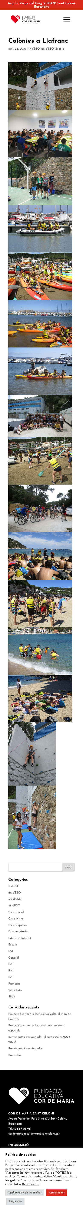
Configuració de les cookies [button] (25, 1192)
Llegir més (15, 1201)
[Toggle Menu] (66, 19)
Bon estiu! (14, 1055)
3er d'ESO (14, 899)
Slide (11, 996)
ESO (11, 951)
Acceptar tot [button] (57, 1192)
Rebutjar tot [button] (30, 1184)
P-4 (10, 970)
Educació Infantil (19, 938)
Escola (59, 48)
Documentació (18, 931)
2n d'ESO (47, 48)
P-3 (10, 964)
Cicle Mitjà (15, 918)
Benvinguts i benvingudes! (25, 1048)
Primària (14, 983)
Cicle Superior (17, 925)
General (13, 957)
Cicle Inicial (16, 912)
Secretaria (15, 990)
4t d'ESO (14, 905)
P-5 (10, 977)
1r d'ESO (34, 48)
